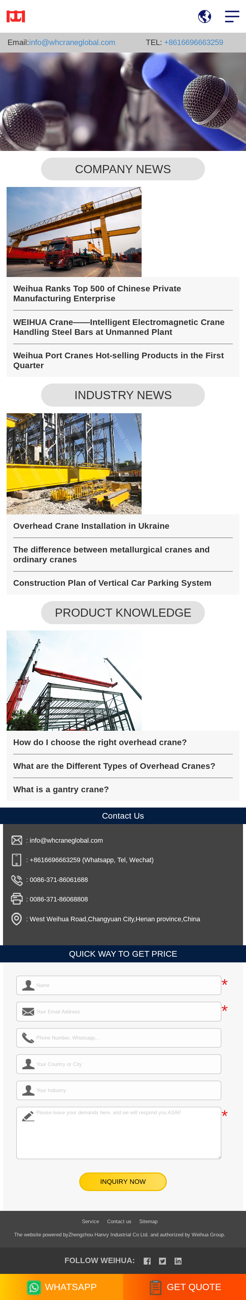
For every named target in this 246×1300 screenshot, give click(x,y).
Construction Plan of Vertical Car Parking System (112, 583)
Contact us (119, 1221)
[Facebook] (147, 1260)
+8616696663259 (192, 42)
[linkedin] (178, 1260)
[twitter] (162, 1260)
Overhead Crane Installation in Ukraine (91, 526)
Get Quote (194, 1287)
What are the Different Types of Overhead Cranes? (114, 766)
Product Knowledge (123, 612)
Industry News (123, 395)
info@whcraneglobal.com (72, 42)
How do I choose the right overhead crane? (100, 742)
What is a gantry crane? (61, 789)
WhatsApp (71, 1287)
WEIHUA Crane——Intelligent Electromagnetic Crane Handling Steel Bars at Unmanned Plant (119, 327)
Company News (123, 169)
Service (90, 1221)
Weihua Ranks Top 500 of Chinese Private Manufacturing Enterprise (97, 293)
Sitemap (148, 1221)
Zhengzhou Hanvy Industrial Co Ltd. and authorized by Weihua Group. (146, 1235)
